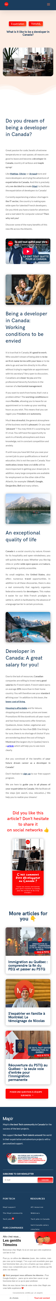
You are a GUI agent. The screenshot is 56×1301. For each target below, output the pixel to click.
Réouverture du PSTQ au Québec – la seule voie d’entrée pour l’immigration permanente (28, 1072)
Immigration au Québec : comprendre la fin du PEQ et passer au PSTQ (28, 965)
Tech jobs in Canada (40, 1219)
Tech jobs (7, 1219)
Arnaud (33, 173)
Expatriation (17, 23)
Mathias (14, 173)
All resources (37, 1207)
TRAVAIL (36, 23)
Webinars (35, 1213)
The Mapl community (13, 1213)
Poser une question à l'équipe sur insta (26, 1094)
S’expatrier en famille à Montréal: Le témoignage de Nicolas (26, 1017)
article (10, 745)
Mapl (34, 186)
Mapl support (9, 1207)
